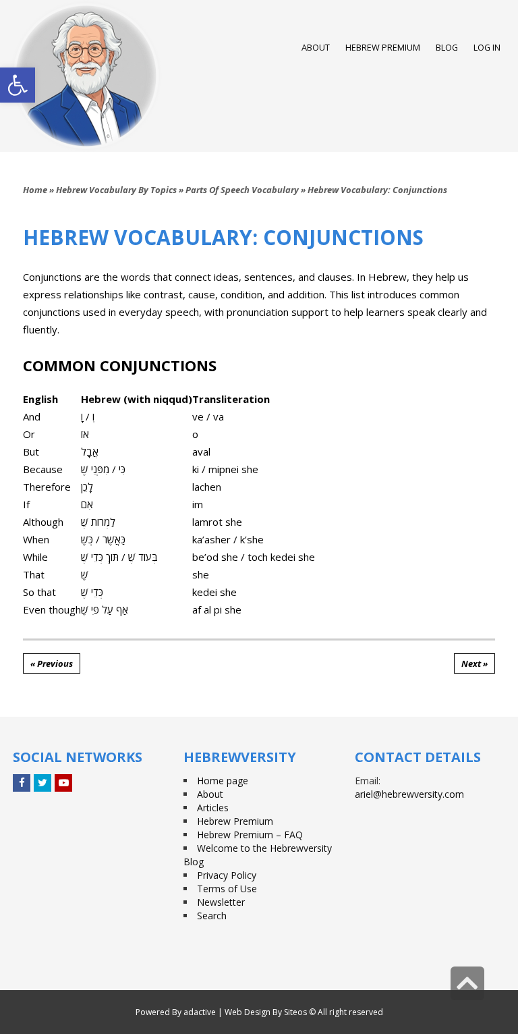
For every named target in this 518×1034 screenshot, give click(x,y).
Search (212, 915)
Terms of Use (227, 888)
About (210, 794)
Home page (222, 780)
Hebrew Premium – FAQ (250, 834)
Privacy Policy (226, 875)
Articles (213, 807)
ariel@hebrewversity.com (409, 794)
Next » (474, 663)
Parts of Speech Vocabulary (242, 190)
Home (35, 190)
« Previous (51, 663)
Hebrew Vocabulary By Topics (116, 190)
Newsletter (221, 902)
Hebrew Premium (235, 821)
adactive (199, 1012)
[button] (17, 85)
